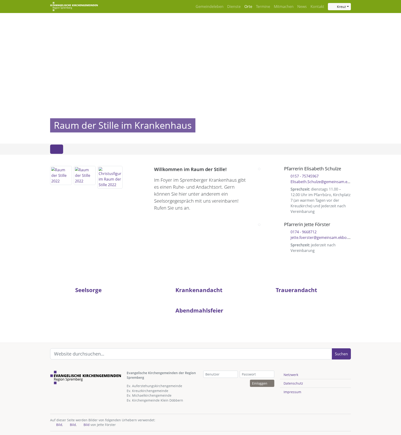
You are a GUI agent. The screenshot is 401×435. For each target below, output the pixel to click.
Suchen (341, 353)
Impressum (292, 392)
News (302, 6)
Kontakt (317, 6)
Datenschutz (293, 383)
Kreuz (341, 6)
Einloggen (260, 383)
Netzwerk (291, 374)
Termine (263, 6)
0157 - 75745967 (305, 176)
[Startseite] (74, 6)
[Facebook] (342, 224)
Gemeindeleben (209, 6)
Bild (58, 424)
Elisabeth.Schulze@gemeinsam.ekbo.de (325, 181)
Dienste (234, 6)
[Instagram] (346, 168)
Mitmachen (284, 6)
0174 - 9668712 (304, 231)
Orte (248, 6)
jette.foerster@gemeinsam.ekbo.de (321, 237)
